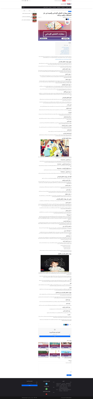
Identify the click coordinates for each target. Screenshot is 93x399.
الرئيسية (70, 7)
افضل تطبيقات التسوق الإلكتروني (64, 384)
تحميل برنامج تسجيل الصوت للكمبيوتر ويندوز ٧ (66, 389)
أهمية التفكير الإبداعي (66, 48)
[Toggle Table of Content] (69, 45)
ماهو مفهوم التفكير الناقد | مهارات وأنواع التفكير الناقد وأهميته (62, 59)
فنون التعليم (70, 11)
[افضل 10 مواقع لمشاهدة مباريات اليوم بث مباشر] (35, 21)
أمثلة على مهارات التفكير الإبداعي (65, 50)
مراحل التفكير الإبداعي (66, 49)
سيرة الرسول (60, 389)
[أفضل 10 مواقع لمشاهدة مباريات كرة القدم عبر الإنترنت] (35, 17)
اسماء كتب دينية (69, 384)
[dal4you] (65, 4)
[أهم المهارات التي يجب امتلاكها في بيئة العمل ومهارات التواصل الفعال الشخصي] (66, 353)
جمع (34, 10)
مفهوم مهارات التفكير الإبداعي (65, 47)
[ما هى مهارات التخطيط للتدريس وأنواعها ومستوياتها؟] (43, 345)
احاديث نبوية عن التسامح (58, 383)
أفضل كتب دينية (63, 383)
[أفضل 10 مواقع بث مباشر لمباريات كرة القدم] (35, 14)
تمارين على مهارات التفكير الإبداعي (65, 51)
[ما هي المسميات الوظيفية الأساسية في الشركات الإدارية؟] (55, 353)
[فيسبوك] (68, 19)
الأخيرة (29, 10)
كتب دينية (57, 389)
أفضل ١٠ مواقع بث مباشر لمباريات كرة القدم (27, 13)
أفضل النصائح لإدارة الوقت (68, 383)
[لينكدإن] (64, 324)
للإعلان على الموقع (46, 7)
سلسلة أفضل (63, 7)
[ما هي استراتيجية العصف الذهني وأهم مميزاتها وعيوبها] (66, 345)
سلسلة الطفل (58, 7)
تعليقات (24, 10)
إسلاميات (67, 7)
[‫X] (66, 19)
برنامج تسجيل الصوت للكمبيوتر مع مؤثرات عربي (63, 388)
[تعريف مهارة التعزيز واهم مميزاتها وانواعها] (55, 345)
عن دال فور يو (29, 397)
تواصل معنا (50, 7)
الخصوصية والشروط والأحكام (25, 397)
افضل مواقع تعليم (58, 384)
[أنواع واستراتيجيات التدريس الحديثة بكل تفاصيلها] (43, 353)
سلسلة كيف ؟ (54, 7)
